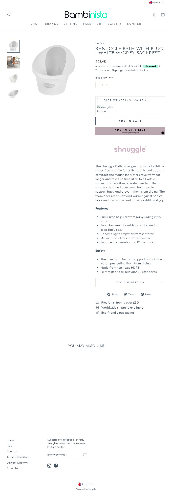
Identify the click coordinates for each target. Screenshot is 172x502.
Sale (87, 23)
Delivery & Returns (17, 462)
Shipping (117, 70)
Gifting (71, 23)
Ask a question (130, 282)
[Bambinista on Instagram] (49, 465)
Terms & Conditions (18, 457)
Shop (35, 23)
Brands (52, 23)
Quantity (104, 78)
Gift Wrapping (125, 100)
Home (99, 42)
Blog (9, 445)
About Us (12, 451)
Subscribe (12, 468)
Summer (134, 23)
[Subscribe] (85, 454)
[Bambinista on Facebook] (56, 465)
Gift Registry (109, 23)
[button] (130, 131)
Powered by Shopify (86, 489)
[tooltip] (162, 132)
